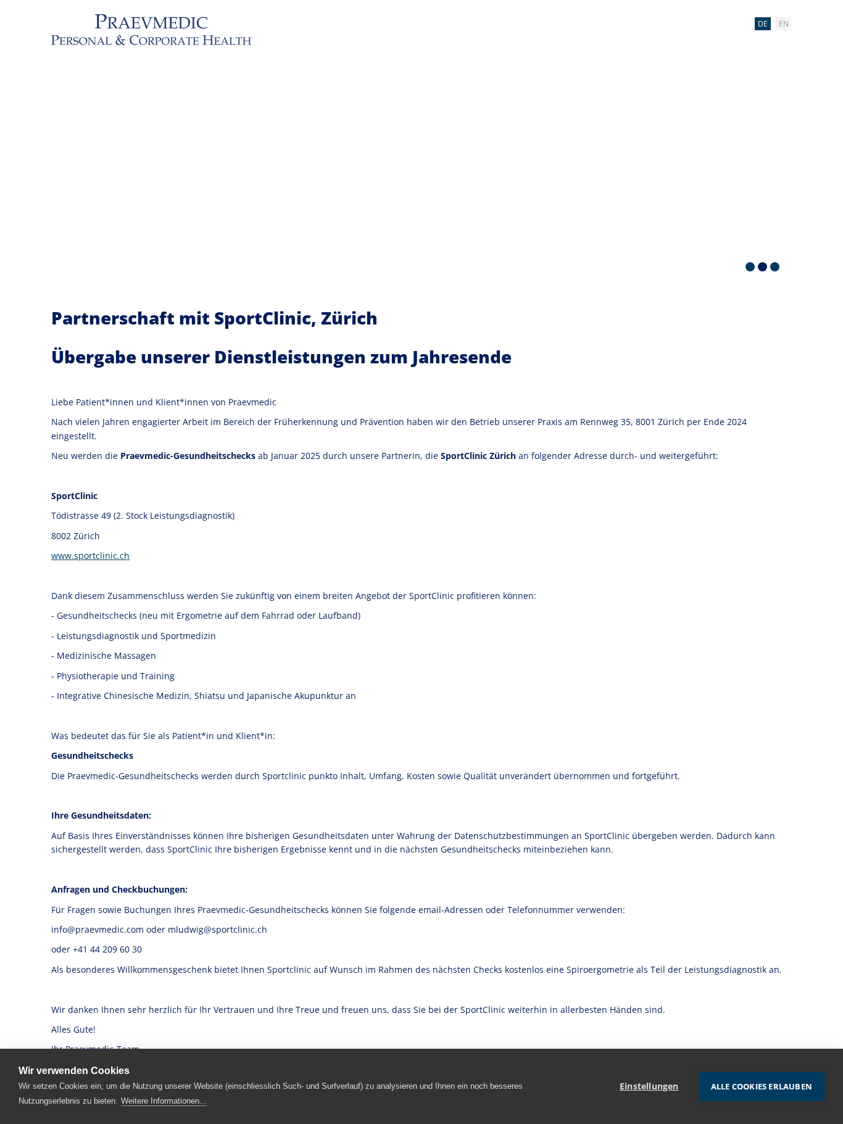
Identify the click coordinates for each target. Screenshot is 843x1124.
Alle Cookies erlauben (761, 1086)
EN (784, 24)
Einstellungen (649, 1086)
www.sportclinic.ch (90, 555)
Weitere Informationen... (164, 1100)
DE (763, 24)
